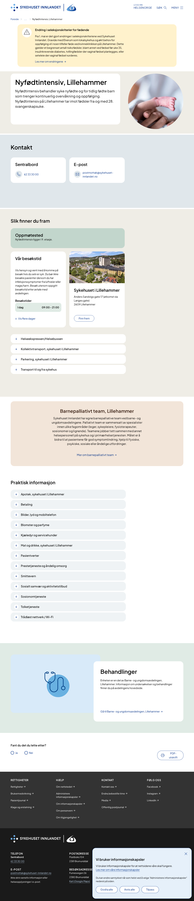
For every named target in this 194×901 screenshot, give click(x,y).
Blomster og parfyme (35, 525)
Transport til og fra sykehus (39, 369)
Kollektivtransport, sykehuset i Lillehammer (50, 349)
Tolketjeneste (30, 606)
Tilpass (150, 889)
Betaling (26, 504)
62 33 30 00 (17, 861)
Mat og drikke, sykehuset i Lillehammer (46, 545)
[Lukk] (186, 853)
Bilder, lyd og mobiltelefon (38, 514)
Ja (16, 752)
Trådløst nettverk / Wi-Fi (37, 617)
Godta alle (106, 889)
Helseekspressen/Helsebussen (42, 338)
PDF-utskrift (173, 755)
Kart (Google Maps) (79, 881)
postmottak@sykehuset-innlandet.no (31, 872)
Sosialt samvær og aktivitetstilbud (44, 586)
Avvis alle (129, 889)
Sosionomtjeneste (33, 596)
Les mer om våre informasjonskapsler (118, 869)
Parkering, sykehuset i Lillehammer (44, 359)
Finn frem (84, 318)
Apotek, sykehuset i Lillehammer (42, 494)
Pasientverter (30, 555)
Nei (31, 752)
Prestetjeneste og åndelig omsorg (44, 566)
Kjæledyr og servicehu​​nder (39, 535)
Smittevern (28, 576)
